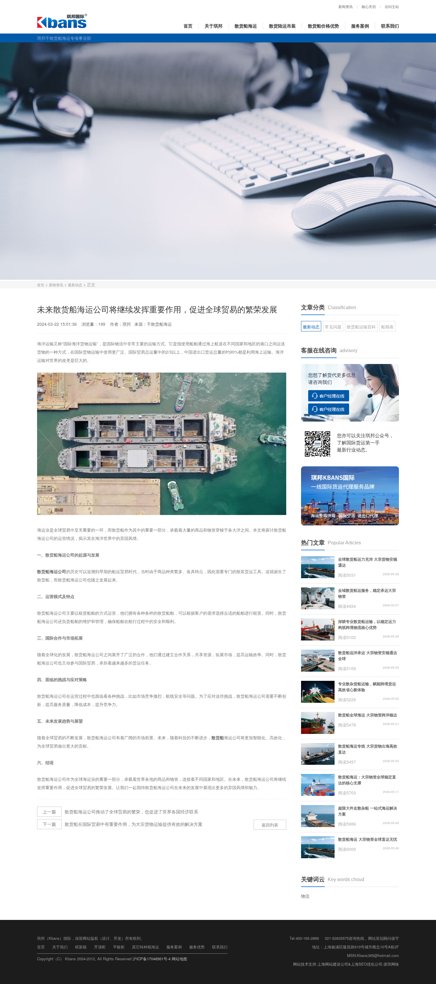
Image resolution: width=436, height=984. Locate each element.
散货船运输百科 (361, 327)
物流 (305, 896)
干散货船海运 (159, 324)
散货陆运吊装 (282, 26)
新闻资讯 (345, 7)
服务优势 (197, 947)
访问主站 (392, 7)
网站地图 (179, 958)
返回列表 (270, 825)
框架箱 (81, 947)
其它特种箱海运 (145, 947)
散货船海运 (246, 26)
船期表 (387, 327)
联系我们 (390, 26)
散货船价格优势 (323, 26)
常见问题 (333, 327)
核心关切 (369, 7)
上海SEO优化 (363, 964)
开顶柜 (100, 947)
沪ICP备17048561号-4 (152, 958)
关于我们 (60, 947)
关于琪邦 (213, 26)
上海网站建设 (328, 964)
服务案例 (360, 26)
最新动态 (75, 284)
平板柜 (119, 947)
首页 (188, 26)
